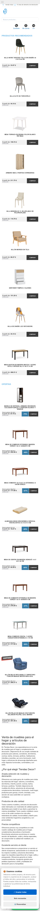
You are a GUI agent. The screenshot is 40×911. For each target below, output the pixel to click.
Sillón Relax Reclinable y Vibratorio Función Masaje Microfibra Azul (20, 675)
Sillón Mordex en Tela (20, 250)
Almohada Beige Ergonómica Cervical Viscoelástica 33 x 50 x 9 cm (20, 522)
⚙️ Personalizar (20, 904)
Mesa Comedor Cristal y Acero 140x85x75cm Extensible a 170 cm (20, 637)
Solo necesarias (20, 898)
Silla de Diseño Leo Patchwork (20, 326)
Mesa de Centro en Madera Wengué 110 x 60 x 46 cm (20, 560)
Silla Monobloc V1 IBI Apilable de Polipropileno (20, 212)
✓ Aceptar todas (20, 892)
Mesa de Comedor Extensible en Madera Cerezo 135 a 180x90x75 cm (20, 598)
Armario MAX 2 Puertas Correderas (20, 173)
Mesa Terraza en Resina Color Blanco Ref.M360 (20, 135)
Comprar (32, 65)
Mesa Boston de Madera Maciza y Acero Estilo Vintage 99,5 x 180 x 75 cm (20, 365)
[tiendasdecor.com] (20, 11)
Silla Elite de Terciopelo (20, 96)
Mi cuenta (25, 28)
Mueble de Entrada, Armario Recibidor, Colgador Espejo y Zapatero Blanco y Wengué (20, 407)
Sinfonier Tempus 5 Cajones (20, 288)
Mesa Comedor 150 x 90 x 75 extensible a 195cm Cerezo (20, 483)
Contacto (16, 28)
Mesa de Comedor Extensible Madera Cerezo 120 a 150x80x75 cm (20, 445)
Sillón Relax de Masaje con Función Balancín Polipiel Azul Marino (20, 714)
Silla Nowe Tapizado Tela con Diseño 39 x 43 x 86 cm (20, 58)
